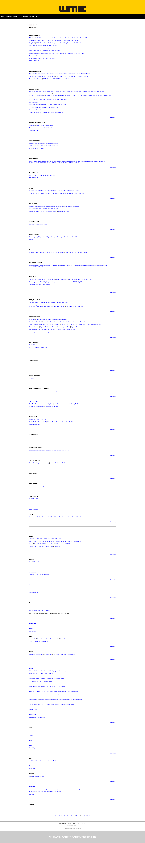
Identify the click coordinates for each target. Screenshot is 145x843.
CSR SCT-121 (32, 287)
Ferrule (51, 791)
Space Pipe (59, 321)
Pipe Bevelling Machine (58, 252)
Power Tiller (32, 319)
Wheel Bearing (32, 691)
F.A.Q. (88, 815)
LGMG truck (65, 305)
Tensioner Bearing (62, 691)
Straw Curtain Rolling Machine (71, 404)
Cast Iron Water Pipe (45, 760)
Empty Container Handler (48, 206)
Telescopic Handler (51, 175)
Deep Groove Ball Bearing (47, 671)
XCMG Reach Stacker (63, 211)
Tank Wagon (60, 237)
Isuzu (30, 541)
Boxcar (31, 237)
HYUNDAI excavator (82, 76)
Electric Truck (32, 421)
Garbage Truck (32, 391)
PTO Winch (56, 654)
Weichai (31, 543)
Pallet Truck (36, 175)
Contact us (83, 815)
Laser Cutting (40, 486)
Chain (30, 740)
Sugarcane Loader (56, 327)
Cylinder (35, 561)
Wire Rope (32, 786)
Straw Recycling (33, 401)
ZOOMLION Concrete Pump (36, 148)
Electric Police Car (33, 344)
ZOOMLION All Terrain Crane (103, 95)
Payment (78, 815)
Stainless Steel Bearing (60, 704)
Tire (30, 590)
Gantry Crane (56, 104)
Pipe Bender (68, 252)
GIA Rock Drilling (56, 161)
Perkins (45, 538)
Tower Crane (32, 104)
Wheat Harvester (56, 324)
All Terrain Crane (58, 91)
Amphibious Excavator (69, 73)
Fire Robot (37, 347)
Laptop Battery (44, 641)
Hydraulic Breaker (85, 73)
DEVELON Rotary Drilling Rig (55, 162)
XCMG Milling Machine (50, 127)
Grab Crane (84, 91)
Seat (39, 610)
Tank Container (67, 237)
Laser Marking (32, 486)
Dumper (54, 43)
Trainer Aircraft (59, 516)
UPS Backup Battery (54, 638)
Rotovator (64, 319)
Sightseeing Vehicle (41, 421)
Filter (52, 546)
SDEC (39, 543)
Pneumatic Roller (49, 125)
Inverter (70, 638)
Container (31, 206)
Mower (63, 329)
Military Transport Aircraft (74, 516)
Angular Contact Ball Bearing (36, 673)
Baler (100, 324)
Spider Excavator (59, 73)
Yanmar (39, 541)
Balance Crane (39, 109)
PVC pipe (37, 760)
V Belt (30, 735)
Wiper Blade (47, 610)
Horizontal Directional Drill (44, 161)
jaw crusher (39, 284)
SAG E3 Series (78, 43)
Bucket (31, 628)
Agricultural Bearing (74, 321)
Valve (39, 561)
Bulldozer (77, 40)
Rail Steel (31, 807)
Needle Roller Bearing (59, 678)
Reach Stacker (38, 206)
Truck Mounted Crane (47, 91)
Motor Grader (32, 127)
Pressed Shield (32, 717)
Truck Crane (38, 91)
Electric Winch (39, 654)
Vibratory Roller (40, 125)
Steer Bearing (45, 694)
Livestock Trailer (74, 190)
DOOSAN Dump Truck (59, 306)
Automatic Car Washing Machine (58, 463)
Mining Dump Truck (68, 43)
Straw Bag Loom (49, 404)
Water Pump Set (40, 549)
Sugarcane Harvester (34, 327)
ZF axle (69, 37)
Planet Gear (35, 574)
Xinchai (72, 543)
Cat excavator (32, 76)
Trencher (85, 252)
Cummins (31, 538)
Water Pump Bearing (73, 691)
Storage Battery (63, 638)
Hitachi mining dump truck (62, 302)
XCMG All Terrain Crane (35, 99)
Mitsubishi (43, 541)
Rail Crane (63, 104)
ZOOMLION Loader (34, 61)
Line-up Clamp (48, 252)
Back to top (113, 66)
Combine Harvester (34, 324)
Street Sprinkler (49, 391)
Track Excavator (41, 73)
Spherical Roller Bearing (35, 681)
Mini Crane (32, 91)
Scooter (38, 419)
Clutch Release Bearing (51, 691)
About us (61, 815)
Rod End (43, 686)
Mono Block (66, 321)
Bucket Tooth (32, 631)
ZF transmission (63, 37)
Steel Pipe (31, 760)
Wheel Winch (63, 654)
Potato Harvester (82, 324)
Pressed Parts (32, 714)
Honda (49, 541)
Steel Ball (31, 709)
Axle (30, 585)
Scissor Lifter (32, 112)
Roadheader (54, 265)
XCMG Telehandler (34, 178)
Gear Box (41, 574)
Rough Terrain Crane (68, 91)
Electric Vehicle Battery (34, 424)
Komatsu (67, 541)
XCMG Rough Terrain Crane (60, 99)
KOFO (68, 543)
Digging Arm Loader (45, 265)
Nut (30, 776)
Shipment (73, 815)
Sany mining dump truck (58, 282)
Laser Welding (47, 486)
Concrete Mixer (41, 143)
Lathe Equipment (33, 509)
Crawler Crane (77, 91)
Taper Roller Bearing (34, 678)
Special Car (75, 237)
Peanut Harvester (73, 324)
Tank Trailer (47, 193)
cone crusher (32, 284)
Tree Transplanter (59, 40)
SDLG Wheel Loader (68, 53)
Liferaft (45, 224)
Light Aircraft (51, 516)
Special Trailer (80, 193)
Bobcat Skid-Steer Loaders (48, 58)
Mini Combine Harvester (45, 324)
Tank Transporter (55, 193)
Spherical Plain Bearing (51, 686)
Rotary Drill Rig (33, 161)
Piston (30, 745)
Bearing (31, 668)
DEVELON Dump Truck (46, 306)
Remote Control (33, 623)
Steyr (52, 538)
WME (56, 815)
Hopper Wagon (46, 237)
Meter (41, 610)
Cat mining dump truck (34, 302)
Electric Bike (32, 419)
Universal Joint (32, 730)
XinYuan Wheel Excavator (35, 78)
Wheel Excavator (50, 73)
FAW (43, 543)
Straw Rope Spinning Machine (36, 404)
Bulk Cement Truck (34, 48)
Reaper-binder (94, 324)
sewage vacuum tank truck (59, 391)
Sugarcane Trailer (33, 193)
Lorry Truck (32, 43)
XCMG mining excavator (62, 279)
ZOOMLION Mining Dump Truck (74, 306)
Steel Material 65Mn (39, 807)
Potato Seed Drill (48, 329)
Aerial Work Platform (41, 112)
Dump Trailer (60, 190)
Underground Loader (69, 40)
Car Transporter (64, 193)
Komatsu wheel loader (34, 53)
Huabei (64, 543)
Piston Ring (32, 748)
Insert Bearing (54, 699)
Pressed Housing (84, 321)
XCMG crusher (46, 284)
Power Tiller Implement (41, 319)
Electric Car (65, 421)
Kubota (34, 541)
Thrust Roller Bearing (47, 681)
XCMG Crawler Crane (98, 91)
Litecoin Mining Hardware (63, 450)
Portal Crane (38, 107)
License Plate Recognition (35, 463)
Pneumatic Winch (71, 654)
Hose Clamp (32, 768)
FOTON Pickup (40, 43)
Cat (35, 538)
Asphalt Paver (40, 127)
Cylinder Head (32, 546)
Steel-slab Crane (55, 107)
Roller (36, 709)
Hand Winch (32, 654)
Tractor (49, 319)
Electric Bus (71, 421)
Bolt (33, 776)
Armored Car (32, 350)
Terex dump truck (60, 76)
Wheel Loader (42, 37)
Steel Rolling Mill (33, 498)
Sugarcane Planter (75, 327)
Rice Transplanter (33, 329)
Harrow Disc (46, 321)
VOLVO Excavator (70, 78)
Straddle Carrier (59, 206)
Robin (52, 541)
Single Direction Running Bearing (46, 704)
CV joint (45, 730)
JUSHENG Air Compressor (45, 332)
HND (56, 543)
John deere (39, 538)
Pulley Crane (32, 109)
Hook (55, 791)
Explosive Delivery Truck (45, 48)
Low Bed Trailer (52, 190)
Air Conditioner (33, 610)
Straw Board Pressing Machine (36, 406)
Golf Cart (49, 421)
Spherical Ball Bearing (60, 671)
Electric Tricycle (44, 419)
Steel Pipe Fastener (39, 776)
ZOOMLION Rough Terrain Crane (66, 95)
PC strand (31, 794)
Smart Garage (46, 463)
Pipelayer (90, 91)
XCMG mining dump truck (45, 282)
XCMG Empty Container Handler (49, 211)
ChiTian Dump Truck (106, 305)
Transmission (32, 572)
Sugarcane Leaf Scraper (45, 327)
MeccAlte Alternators (75, 541)
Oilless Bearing (62, 686)
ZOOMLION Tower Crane (35, 97)
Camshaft (47, 546)
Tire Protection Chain (77, 37)
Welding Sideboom (39, 252)
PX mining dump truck (75, 305)
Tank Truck (32, 45)
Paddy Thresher (57, 329)
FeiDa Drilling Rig (66, 161)
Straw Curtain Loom (59, 404)
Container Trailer (73, 193)
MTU (56, 538)
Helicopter (44, 516)
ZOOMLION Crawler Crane (36, 95)
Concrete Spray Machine (52, 143)
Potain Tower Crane (58, 93)
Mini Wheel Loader (34, 37)
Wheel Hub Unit (41, 691)
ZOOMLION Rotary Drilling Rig (71, 162)
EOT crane (49, 104)
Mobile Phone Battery (34, 641)
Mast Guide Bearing (54, 694)
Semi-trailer (38, 190)
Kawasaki (57, 541)
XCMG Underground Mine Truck (98, 265)
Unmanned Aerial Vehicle (35, 516)
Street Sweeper (40, 391)
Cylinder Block (40, 546)
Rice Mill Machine (70, 329)
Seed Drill (40, 329)
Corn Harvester (64, 324)
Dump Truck (60, 43)
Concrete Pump (33, 143)
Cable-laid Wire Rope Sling (64, 789)
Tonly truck (58, 305)
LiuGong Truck (68, 282)
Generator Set (32, 549)
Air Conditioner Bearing (35, 694)
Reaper (88, 324)
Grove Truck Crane (47, 93)
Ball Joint (39, 730)
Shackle (59, 791)
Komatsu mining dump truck (48, 302)
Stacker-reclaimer (68, 206)
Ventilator (31, 378)
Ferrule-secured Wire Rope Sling (37, 789)
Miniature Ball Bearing (34, 671)
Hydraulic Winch (48, 654)
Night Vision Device (41, 350)
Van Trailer (67, 190)
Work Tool (85, 37)
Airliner (65, 516)
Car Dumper (76, 206)
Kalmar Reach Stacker (34, 211)
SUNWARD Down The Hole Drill (37, 162)
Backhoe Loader (40, 40)
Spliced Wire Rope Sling (51, 789)
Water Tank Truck (53, 45)
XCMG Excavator (47, 78)
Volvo (59, 538)
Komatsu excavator (41, 76)
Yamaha (62, 541)
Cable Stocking (76, 789)
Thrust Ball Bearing (49, 673)
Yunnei (52, 543)
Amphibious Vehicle (55, 50)
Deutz (49, 538)
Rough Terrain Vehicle (34, 50)
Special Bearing (33, 704)
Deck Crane (32, 224)
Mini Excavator (33, 73)
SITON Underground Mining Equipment (79, 265)
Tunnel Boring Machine (63, 265)
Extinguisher (44, 347)
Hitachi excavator (51, 76)
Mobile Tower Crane (41, 104)
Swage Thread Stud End (43, 791)
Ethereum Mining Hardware (49, 450)
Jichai (60, 543)
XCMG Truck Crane (47, 99)
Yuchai (35, 543)
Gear (30, 574)
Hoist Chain (83, 789)
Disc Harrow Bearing (45, 699)
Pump (30, 561)
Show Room (67, 815)
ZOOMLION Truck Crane (50, 95)
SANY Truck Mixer (34, 145)
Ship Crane (32, 107)
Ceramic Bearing (70, 704)
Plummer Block (78, 699)
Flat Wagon (53, 237)
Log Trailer (41, 193)
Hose (30, 766)
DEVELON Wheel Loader (55, 53)
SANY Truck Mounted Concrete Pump (49, 145)
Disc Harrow (32, 321)
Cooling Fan (57, 546)
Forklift (31, 175)
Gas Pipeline (54, 760)
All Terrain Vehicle (45, 50)
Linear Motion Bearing (34, 686)
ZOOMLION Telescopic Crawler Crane (85, 95)
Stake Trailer (44, 190)
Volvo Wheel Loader (79, 53)
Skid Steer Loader (49, 40)
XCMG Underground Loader (36, 266)
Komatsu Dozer (44, 53)
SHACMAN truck (85, 305)
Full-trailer (31, 190)
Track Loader (32, 40)
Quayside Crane (46, 107)
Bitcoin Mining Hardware (35, 450)
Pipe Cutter (74, 252)
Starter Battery (32, 638)
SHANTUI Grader (33, 130)
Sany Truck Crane (33, 102)
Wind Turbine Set (49, 549)
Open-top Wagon (38, 237)
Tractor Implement (56, 319)
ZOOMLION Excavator (58, 78)
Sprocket (46, 574)
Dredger (78, 73)
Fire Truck (31, 347)
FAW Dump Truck (95, 305)
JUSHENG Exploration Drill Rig (97, 161)
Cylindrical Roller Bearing (46, 678)
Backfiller (80, 252)
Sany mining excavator (74, 279)
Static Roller (32, 125)
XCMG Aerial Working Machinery (55, 112)
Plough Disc (53, 321)
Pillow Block (70, 699)
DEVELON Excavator (71, 76)
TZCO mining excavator (87, 279)
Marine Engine (39, 224)
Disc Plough (39, 321)
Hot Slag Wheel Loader (52, 37)
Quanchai (47, 543)
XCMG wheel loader (34, 55)
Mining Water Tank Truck (42, 45)
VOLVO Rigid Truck (78, 282)
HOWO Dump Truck (34, 306)
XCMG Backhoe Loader (35, 58)
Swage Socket (32, 791)
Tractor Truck (47, 43)
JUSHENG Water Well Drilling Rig (80, 161)
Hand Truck (43, 175)
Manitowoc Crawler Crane (35, 93)
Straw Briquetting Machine (51, 406)
